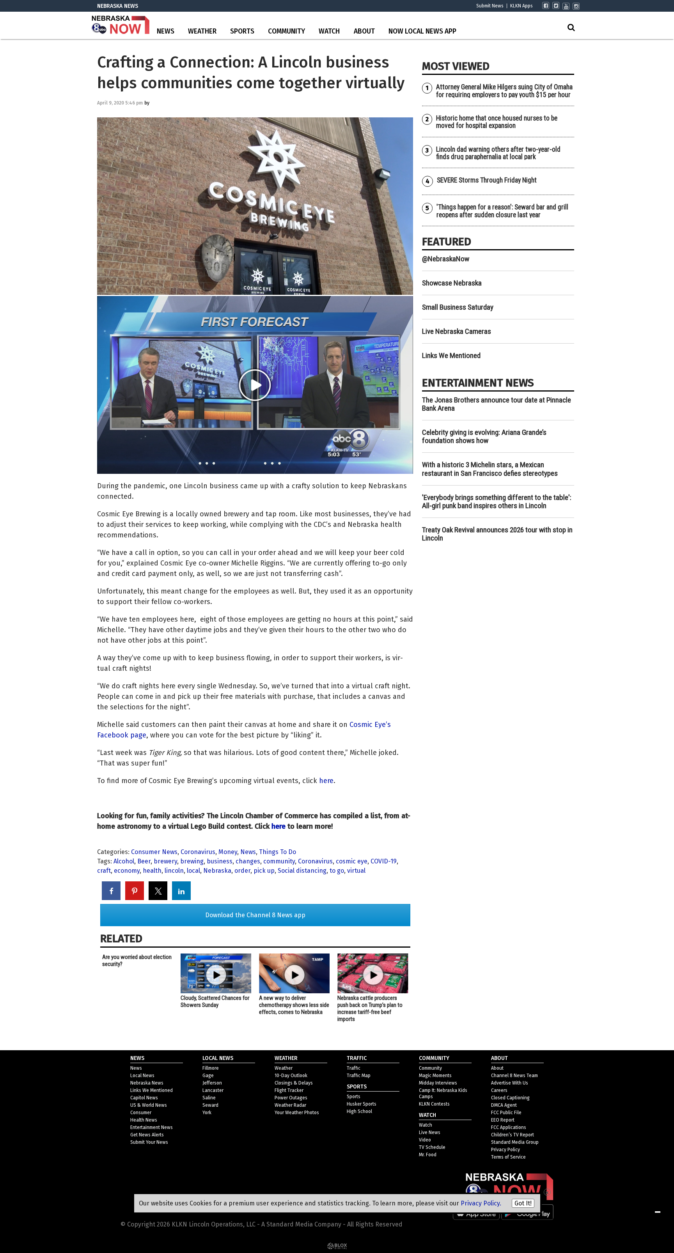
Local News (142, 1075)
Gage (208, 1075)
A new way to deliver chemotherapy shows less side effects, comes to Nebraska (294, 1005)
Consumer (140, 1112)
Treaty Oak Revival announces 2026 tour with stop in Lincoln (497, 533)
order (242, 870)
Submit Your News (149, 1142)
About (364, 31)
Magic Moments (435, 1075)
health (152, 870)
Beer (144, 861)
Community (286, 31)
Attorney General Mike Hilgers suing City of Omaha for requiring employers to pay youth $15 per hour (504, 90)
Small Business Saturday (457, 307)
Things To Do (277, 852)
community (279, 861)
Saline (209, 1098)
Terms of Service (508, 1157)
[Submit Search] (571, 27)
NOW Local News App (422, 31)
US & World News (148, 1105)
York (206, 1112)
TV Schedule (432, 1147)
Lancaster (212, 1090)
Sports (242, 31)
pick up (264, 870)
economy (127, 870)
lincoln (174, 870)
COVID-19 (384, 861)
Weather (202, 31)
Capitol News (144, 1098)
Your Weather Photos (297, 1112)
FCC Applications (508, 1127)
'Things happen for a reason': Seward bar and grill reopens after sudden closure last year (502, 210)
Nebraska (217, 870)
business (219, 861)
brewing (192, 861)
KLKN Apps (521, 6)
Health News (143, 1120)
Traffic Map (359, 1075)
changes (248, 861)
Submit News (490, 6)
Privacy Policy (505, 1149)
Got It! (523, 1203)
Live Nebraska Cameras (456, 331)
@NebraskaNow (445, 258)
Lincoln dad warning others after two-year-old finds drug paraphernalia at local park (498, 153)
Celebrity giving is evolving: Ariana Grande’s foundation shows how (484, 436)
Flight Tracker (289, 1090)
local (193, 870)
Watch (329, 31)
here (326, 780)
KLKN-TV (120, 25)
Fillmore (210, 1068)
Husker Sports (361, 1104)
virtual (356, 870)
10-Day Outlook (291, 1075)
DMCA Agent (504, 1105)
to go (337, 870)
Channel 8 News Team (514, 1075)
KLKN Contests (434, 1104)
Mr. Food (427, 1154)
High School (359, 1111)
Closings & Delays (294, 1083)
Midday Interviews (438, 1083)
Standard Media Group (515, 1142)
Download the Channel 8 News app (255, 915)
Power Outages (291, 1098)
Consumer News (154, 852)
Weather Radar (290, 1105)
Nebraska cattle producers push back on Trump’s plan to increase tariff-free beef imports (370, 1008)
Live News (429, 1132)
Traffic (353, 1068)
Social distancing (302, 870)
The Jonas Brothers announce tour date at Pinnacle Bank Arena (496, 404)
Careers (499, 1090)
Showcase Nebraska (452, 282)
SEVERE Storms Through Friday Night (487, 180)
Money (227, 852)
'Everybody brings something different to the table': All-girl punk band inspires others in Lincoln (496, 501)
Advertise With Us (509, 1083)
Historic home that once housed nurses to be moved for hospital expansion (496, 121)
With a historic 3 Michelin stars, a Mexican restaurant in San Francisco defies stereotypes (490, 468)
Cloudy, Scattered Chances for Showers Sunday (215, 1001)
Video (425, 1140)
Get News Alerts (147, 1135)
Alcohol (124, 861)
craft (104, 870)
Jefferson (212, 1083)
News (165, 31)
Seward (210, 1105)
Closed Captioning (510, 1098)
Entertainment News (151, 1127)
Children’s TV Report (512, 1135)
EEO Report (502, 1120)
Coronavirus (198, 852)
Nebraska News (146, 1083)
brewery (165, 861)
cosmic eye (351, 861)
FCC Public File (506, 1112)
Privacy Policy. (481, 1203)
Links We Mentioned (451, 355)
